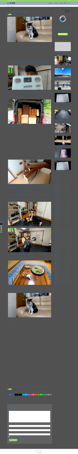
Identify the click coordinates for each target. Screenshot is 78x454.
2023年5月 (57, 208)
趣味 (57, 278)
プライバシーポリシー (39, 450)
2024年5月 (57, 190)
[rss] (68, 0)
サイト (10, 432)
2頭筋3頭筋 (58, 227)
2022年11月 (58, 219)
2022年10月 (58, 221)
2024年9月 (57, 188)
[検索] (70, 0)
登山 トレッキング (59, 267)
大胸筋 (57, 263)
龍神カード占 (58, 280)
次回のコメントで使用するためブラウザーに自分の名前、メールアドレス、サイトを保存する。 (26, 436)
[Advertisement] (29, 51)
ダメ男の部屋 (11, 3)
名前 (10, 424)
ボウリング (58, 254)
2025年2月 (57, 181)
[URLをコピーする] (48, 395)
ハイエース (58, 240)
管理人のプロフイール (63, 34)
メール (10, 428)
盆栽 (57, 269)
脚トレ (57, 276)
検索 (67, 11)
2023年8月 (57, 201)
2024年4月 (57, 192)
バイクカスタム (58, 249)
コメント (11, 410)
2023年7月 (57, 203)
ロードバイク (58, 256)
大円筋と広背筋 (58, 260)
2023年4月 (57, 210)
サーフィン (58, 234)
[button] (10, 395)
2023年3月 (57, 212)
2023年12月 (58, 199)
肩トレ (57, 274)
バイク (57, 245)
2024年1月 (57, 197)
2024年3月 (57, 194)
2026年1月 (57, 177)
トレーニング (58, 238)
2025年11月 (58, 179)
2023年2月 (57, 214)
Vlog (57, 229)
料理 (57, 265)
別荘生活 (10, 14)
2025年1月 (57, 183)
